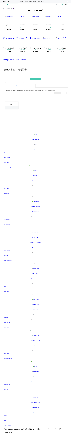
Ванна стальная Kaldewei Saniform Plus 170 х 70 (22, 26)
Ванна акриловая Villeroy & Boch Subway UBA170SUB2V (22, 48)
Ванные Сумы (10, 429)
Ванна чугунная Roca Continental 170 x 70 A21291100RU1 (35, 26)
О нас (39, 1)
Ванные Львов (32, 429)
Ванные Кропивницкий (25, 429)
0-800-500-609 (9, 107)
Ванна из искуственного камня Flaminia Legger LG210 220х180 (9, 70)
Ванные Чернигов (56, 428)
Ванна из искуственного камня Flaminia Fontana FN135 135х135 (35, 48)
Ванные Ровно (39, 429)
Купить (9, 31)
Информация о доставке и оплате (26, 1)
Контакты (42, 1)
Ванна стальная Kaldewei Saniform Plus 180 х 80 (22, 70)
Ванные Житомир (17, 429)
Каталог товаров (11, 4)
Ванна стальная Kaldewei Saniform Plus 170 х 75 (48, 48)
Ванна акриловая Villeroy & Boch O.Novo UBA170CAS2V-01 (61, 48)
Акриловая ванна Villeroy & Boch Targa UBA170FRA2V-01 (61, 26)
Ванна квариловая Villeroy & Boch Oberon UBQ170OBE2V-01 (9, 48)
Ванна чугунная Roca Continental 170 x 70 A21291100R (9, 26)
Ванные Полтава (48, 428)
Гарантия (34, 1)
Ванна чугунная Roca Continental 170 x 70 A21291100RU (48, 26)
